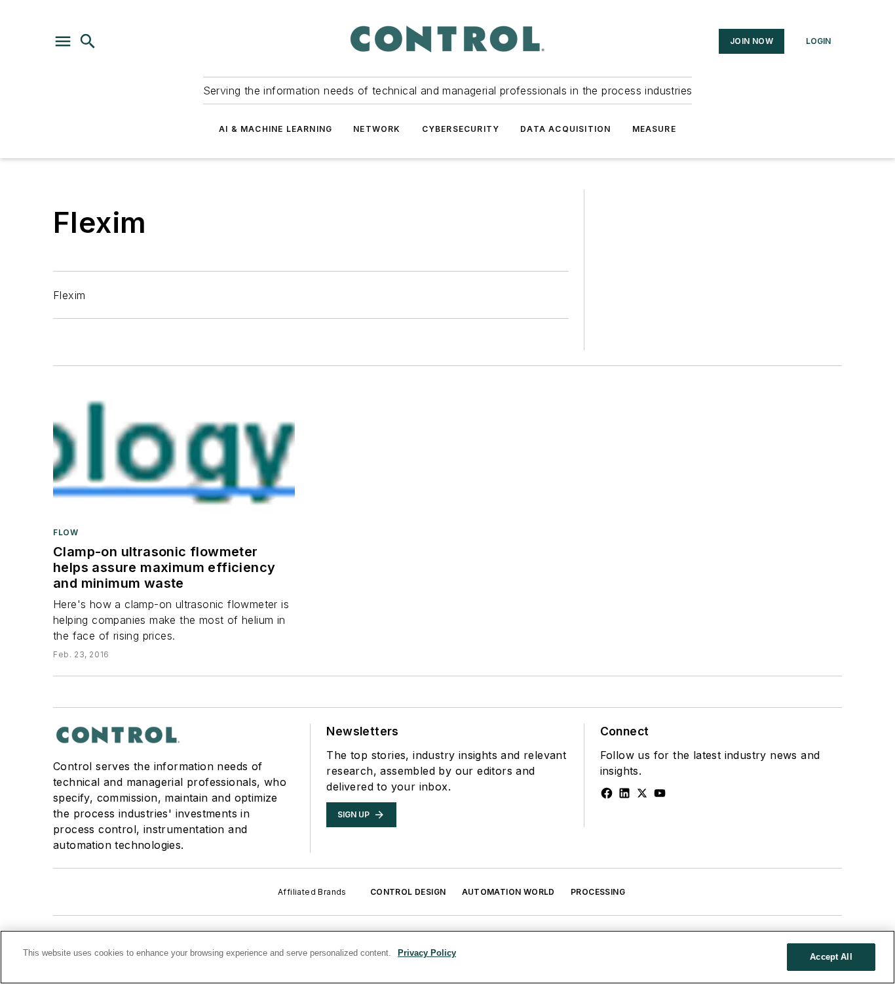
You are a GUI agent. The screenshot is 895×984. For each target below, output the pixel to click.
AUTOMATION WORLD (508, 892)
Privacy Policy (427, 953)
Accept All (831, 957)
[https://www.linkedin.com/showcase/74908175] (624, 793)
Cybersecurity (461, 129)
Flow (65, 532)
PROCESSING (598, 892)
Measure (654, 129)
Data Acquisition (565, 129)
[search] (88, 41)
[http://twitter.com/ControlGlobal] (642, 793)
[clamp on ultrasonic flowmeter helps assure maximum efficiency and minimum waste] (174, 449)
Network (376, 129)
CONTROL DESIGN (408, 892)
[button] (63, 41)
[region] (447, 957)
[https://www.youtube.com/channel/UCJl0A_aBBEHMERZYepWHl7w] (659, 793)
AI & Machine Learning (275, 129)
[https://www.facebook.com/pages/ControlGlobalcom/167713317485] (606, 793)
